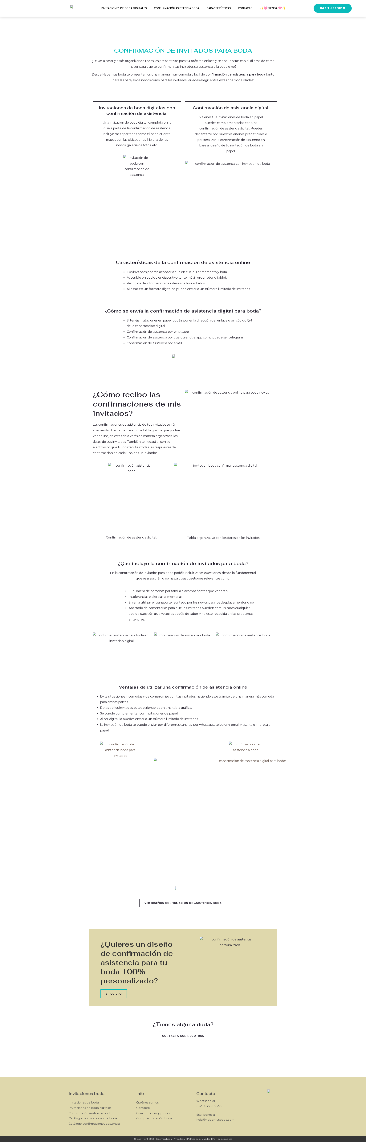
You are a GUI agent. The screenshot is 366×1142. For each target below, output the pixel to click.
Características (219, 8)
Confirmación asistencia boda (176, 8)
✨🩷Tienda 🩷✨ (273, 8)
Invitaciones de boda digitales (124, 8)
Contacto (245, 8)
